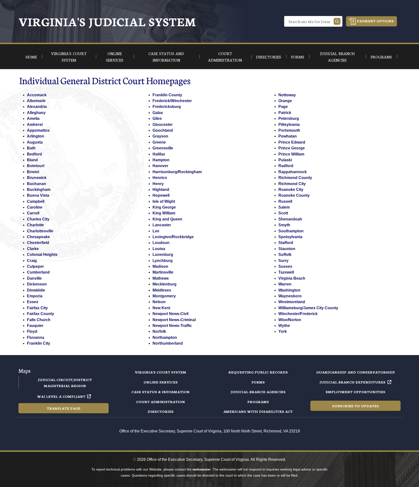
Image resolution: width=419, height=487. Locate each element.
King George (164, 207)
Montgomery (164, 296)
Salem (284, 207)
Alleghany (36, 113)
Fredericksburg (167, 107)
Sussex (285, 266)
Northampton (165, 337)
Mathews (161, 278)
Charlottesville (40, 231)
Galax (158, 113)
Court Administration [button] (225, 56)
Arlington (35, 136)
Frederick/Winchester (172, 101)
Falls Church (38, 320)
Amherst (35, 124)
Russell (285, 201)
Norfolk (159, 331)
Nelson (159, 302)
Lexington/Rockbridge (173, 237)
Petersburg (288, 118)
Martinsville (163, 272)
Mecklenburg (165, 284)
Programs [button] (381, 56)
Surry (283, 261)
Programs (258, 401)
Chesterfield (38, 243)
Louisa (159, 249)
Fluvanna (35, 337)
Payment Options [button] (375, 20)
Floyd (32, 331)
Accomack (37, 95)
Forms (258, 382)
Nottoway (287, 95)
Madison (160, 266)
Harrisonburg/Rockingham (177, 172)
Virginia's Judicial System (107, 21)
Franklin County (167, 95)
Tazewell (286, 272)
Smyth (284, 225)
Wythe (284, 326)
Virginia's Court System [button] (69, 56)
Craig (32, 261)
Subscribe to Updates (355, 405)
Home (31, 56)
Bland (32, 160)
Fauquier (35, 326)
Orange (285, 101)
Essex (32, 302)
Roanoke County (294, 195)
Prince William (291, 154)
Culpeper (35, 266)
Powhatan (287, 136)
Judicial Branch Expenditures (353, 382)
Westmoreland (291, 302)
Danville (34, 278)
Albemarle (36, 101)
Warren (284, 284)
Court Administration (160, 401)
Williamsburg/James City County (308, 308)
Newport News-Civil (170, 314)
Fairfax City (37, 308)
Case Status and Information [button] (166, 56)
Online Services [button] (114, 56)
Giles (157, 118)
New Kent (161, 308)
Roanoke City (290, 189)
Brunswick (37, 178)
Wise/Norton (289, 320)
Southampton (291, 231)
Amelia (33, 118)
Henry (158, 184)
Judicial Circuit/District (65, 379)
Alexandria (37, 107)
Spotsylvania (290, 237)
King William (164, 213)
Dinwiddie (36, 290)
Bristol (33, 172)
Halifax (159, 154)
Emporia (34, 296)
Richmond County (295, 178)
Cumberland (38, 272)
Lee (156, 231)
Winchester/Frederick (298, 314)
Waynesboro (290, 296)
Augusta (35, 142)
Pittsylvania (289, 124)
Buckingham (38, 189)
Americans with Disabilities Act (258, 411)
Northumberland (168, 343)
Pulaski (285, 160)
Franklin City (38, 343)
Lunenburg (163, 254)
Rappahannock (292, 172)
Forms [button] (297, 56)
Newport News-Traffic (172, 326)
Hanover (160, 166)
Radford (285, 166)
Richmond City (292, 184)
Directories (161, 411)
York (282, 331)
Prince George (291, 148)
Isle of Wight (164, 201)
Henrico (160, 178)
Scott (283, 213)
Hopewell (161, 195)
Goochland (163, 130)
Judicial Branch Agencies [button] (337, 56)
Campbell (35, 201)
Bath (31, 148)
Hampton (161, 160)
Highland (161, 189)
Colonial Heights (42, 254)
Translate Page (64, 408)
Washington (289, 290)
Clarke (33, 249)
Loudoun (161, 243)
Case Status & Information (160, 391)
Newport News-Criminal (174, 320)
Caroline (34, 207)
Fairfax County (40, 314)
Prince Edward (291, 142)
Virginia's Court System (160, 372)
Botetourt (35, 166)
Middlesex (162, 290)
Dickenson (37, 284)
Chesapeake (38, 237)
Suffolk (284, 254)
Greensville (163, 148)
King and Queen (167, 219)
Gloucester (163, 124)
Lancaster (162, 225)
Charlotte (35, 225)
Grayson (160, 136)
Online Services (161, 382)
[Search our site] (337, 21)
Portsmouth (289, 130)
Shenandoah (290, 219)
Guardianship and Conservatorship (355, 372)
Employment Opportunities (355, 391)
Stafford (285, 243)
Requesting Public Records (258, 372)
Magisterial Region (65, 385)
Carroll (33, 213)
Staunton (286, 249)
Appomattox (38, 130)
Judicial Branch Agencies (258, 391)
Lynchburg (163, 261)
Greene (159, 142)
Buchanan (36, 184)
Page (283, 107)
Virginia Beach (291, 278)
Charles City (38, 219)
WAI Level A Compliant (61, 396)
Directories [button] (268, 56)
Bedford (34, 154)
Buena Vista (38, 195)
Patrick (284, 113)
